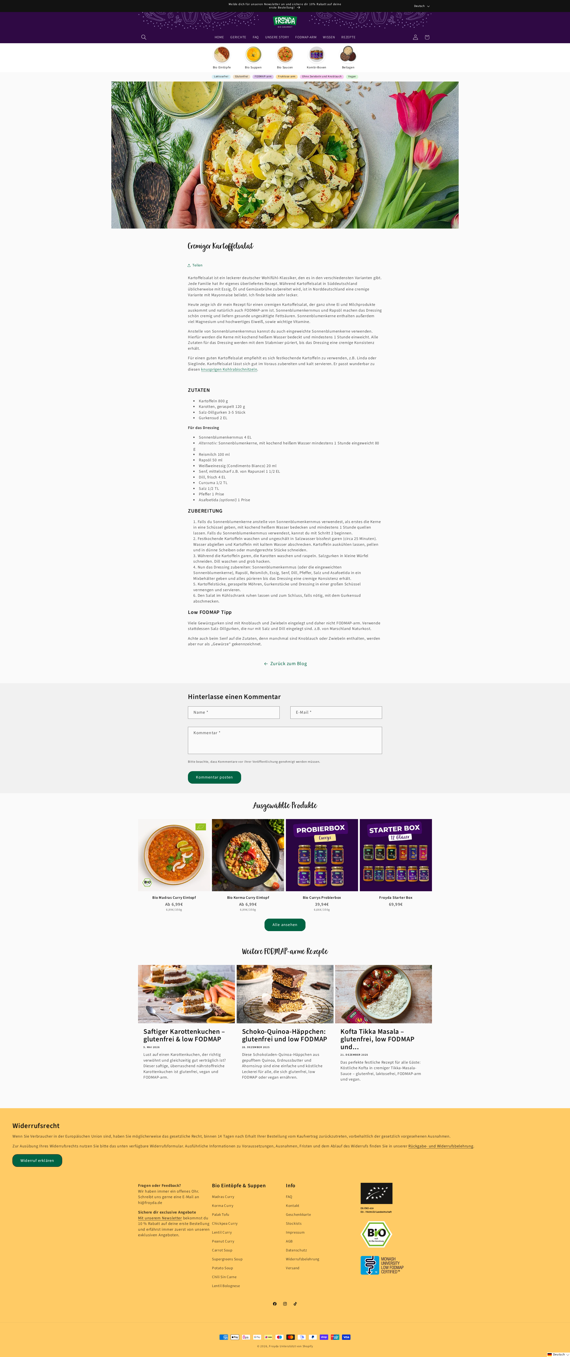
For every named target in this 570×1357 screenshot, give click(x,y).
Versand (292, 1268)
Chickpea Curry (225, 1223)
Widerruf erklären (37, 1160)
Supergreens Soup (227, 1259)
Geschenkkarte (298, 1214)
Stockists (293, 1223)
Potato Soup (222, 1268)
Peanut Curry (223, 1241)
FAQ (289, 1197)
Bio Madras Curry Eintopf (174, 898)
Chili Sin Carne (224, 1277)
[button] (144, 37)
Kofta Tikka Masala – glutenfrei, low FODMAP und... (377, 1039)
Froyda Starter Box (395, 898)
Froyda (274, 1346)
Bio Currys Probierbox (322, 898)
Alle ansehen (285, 925)
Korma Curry (223, 1205)
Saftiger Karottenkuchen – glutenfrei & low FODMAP (184, 1035)
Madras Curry (223, 1197)
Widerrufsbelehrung (302, 1259)
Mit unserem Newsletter (160, 1218)
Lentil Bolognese (226, 1286)
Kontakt (292, 1205)
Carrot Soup (222, 1250)
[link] (222, 57)
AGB (289, 1241)
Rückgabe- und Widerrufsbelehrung (440, 1146)
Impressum (295, 1232)
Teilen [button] (197, 265)
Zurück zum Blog (288, 663)
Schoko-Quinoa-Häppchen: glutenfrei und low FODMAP (285, 1035)
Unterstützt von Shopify (296, 1346)
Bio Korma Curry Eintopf (248, 898)
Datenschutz (296, 1250)
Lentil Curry (222, 1232)
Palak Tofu (220, 1214)
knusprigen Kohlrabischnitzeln (229, 369)
